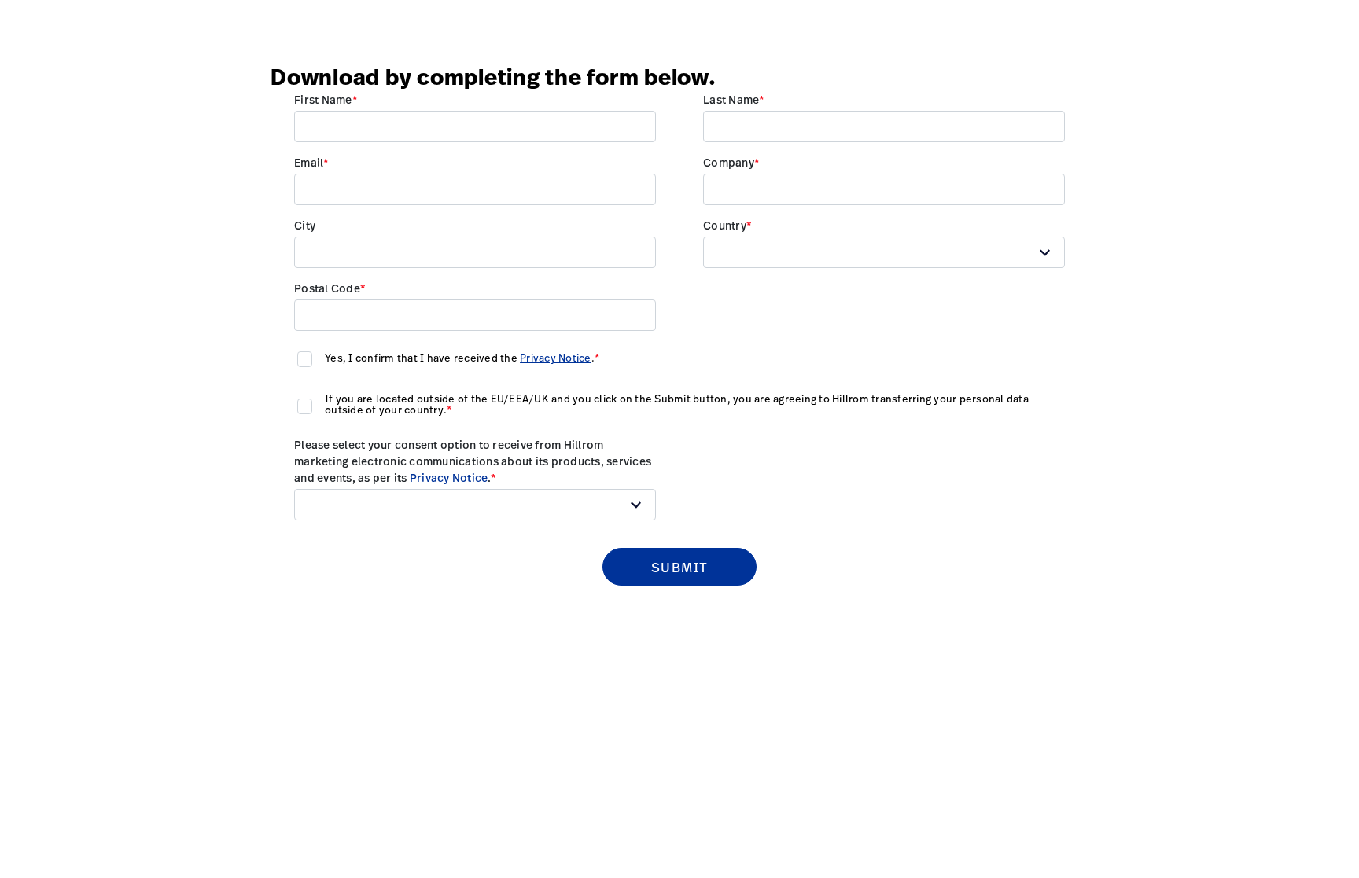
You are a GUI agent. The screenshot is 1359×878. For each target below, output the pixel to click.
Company (728, 162)
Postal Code (327, 288)
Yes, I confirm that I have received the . (460, 357)
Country (724, 225)
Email (308, 162)
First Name (323, 99)
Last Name (731, 99)
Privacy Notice (555, 358)
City (304, 225)
